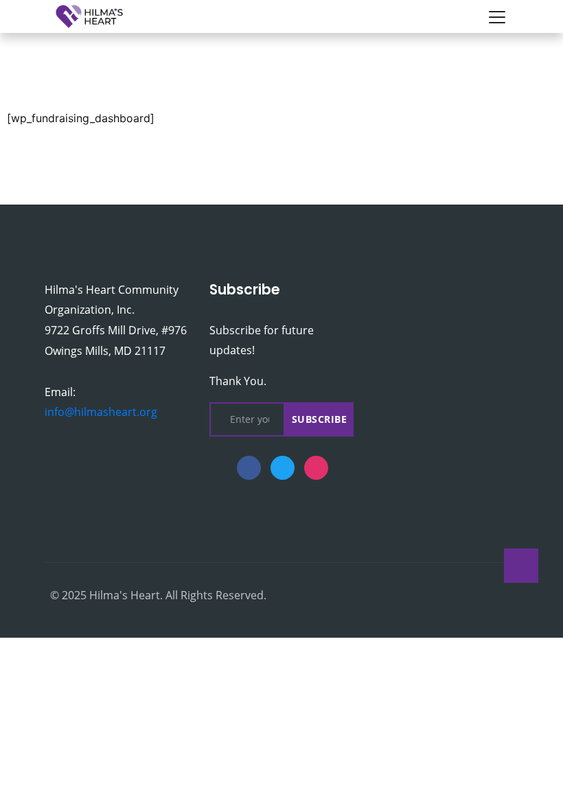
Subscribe (319, 419)
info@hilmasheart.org (101, 411)
